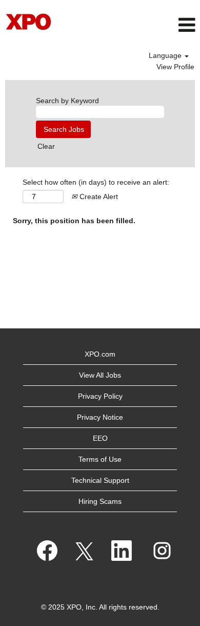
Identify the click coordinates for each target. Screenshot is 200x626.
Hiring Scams (100, 501)
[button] (133, 25)
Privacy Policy (100, 396)
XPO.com (100, 354)
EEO (100, 438)
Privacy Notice (100, 417)
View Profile (175, 67)
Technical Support (100, 480)
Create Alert (97, 196)
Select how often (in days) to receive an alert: (96, 182)
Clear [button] (46, 146)
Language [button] (166, 55)
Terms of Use (100, 459)
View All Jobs (100, 375)
